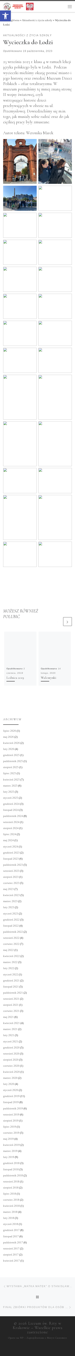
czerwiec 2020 (11, 1065)
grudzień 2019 (11, 1096)
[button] (5, 15)
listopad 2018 (11, 1169)
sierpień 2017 (11, 1254)
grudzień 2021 (11, 980)
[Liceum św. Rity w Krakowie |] (18, 6)
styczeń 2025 (10, 797)
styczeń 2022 (10, 974)
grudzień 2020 (11, 1047)
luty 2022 (8, 968)
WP (22, 1338)
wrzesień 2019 (11, 1114)
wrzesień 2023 (11, 870)
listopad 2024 (11, 809)
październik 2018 (13, 1175)
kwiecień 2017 (11, 1260)
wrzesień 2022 (11, 937)
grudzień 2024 (11, 803)
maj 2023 (8, 889)
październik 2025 (13, 761)
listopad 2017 (11, 1236)
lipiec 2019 (9, 1126)
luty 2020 (8, 1084)
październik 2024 (13, 816)
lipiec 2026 (9, 730)
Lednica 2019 (15, 678)
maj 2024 (8, 840)
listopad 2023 (11, 858)
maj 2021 (8, 1017)
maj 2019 (8, 1138)
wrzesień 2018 (11, 1181)
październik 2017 (13, 1242)
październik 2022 (13, 931)
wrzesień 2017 (11, 1248)
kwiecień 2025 (11, 779)
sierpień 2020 (11, 1059)
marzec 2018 (10, 1211)
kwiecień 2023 (11, 895)
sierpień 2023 (11, 876)
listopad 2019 (11, 1102)
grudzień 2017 (11, 1230)
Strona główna (11, 20)
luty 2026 (8, 749)
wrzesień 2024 (11, 822)
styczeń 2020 (10, 1090)
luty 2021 (8, 1035)
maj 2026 (8, 736)
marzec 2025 (10, 785)
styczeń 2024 (10, 846)
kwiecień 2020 (11, 1071)
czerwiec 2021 (11, 1010)
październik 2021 (13, 992)
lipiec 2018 (9, 1193)
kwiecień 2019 (11, 1144)
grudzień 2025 (11, 755)
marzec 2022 (10, 962)
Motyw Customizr (57, 1338)
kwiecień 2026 (11, 742)
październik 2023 (13, 864)
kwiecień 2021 (11, 1023)
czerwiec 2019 (11, 1132)
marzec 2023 (10, 901)
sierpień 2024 (11, 828)
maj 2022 (8, 950)
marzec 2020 (10, 1077)
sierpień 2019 (11, 1120)
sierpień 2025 (11, 767)
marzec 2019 (10, 1151)
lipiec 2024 (9, 834)
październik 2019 (13, 1108)
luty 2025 (8, 791)
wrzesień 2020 (11, 1053)
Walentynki (48, 678)
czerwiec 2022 (11, 943)
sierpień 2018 (11, 1187)
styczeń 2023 (10, 913)
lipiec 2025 (9, 773)
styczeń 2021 (10, 1041)
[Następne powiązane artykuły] (67, 621)
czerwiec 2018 (11, 1199)
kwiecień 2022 (11, 956)
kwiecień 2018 (11, 1205)
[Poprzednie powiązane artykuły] (58, 621)
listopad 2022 (11, 925)
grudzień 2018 (11, 1163)
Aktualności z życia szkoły (37, 20)
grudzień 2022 (11, 919)
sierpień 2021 (11, 1004)
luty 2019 (8, 1157)
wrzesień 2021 (11, 998)
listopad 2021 (11, 986)
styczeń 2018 (10, 1224)
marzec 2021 (10, 1029)
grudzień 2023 (11, 852)
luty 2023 (8, 907)
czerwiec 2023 (11, 883)
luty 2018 (8, 1217)
